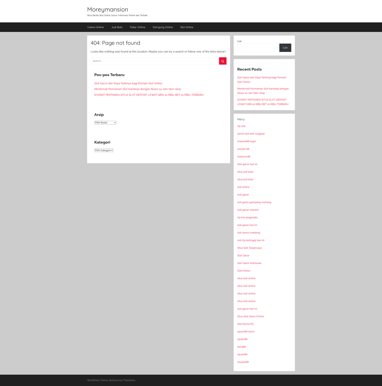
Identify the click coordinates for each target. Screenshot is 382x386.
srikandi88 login (246, 141)
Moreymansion (107, 9)
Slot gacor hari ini (247, 164)
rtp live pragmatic (247, 217)
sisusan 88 (243, 148)
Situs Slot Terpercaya (249, 247)
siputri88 (242, 339)
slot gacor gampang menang (254, 202)
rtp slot (241, 126)
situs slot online (246, 278)
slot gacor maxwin (248, 209)
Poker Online (137, 27)
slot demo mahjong (248, 232)
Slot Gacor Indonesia (249, 263)
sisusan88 (243, 361)
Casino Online (95, 27)
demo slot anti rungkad (251, 133)
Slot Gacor (243, 255)
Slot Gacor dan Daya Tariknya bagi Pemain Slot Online (128, 83)
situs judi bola (245, 171)
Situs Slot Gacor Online (250, 316)
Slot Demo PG (245, 323)
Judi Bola (116, 27)
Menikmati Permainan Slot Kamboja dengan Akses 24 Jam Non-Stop (137, 89)
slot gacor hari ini (247, 225)
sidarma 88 (243, 156)
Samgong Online (163, 27)
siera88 (241, 346)
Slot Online (186, 27)
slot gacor (243, 194)
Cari (239, 41)
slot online (243, 186)
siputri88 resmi (246, 331)
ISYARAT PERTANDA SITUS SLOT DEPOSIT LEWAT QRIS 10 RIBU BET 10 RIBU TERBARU (149, 94)
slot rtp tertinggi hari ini (250, 240)
